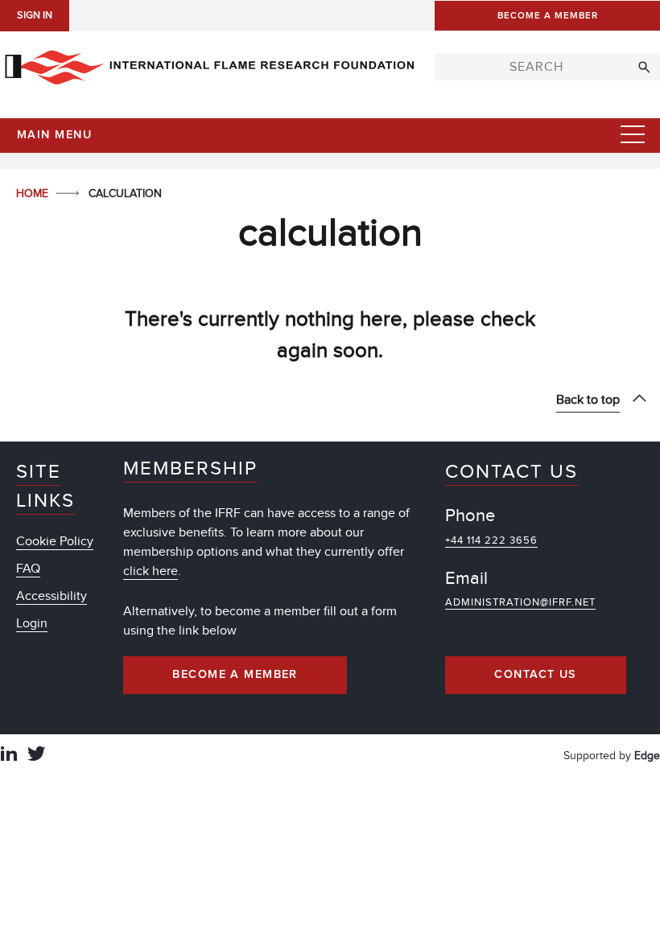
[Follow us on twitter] (36, 755)
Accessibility (51, 596)
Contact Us (535, 674)
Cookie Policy (54, 541)
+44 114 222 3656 (491, 540)
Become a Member (235, 674)
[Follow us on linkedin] (9, 755)
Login (31, 623)
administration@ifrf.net (520, 602)
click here (150, 571)
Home (34, 193)
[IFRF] (209, 64)
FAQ (28, 569)
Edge (647, 755)
